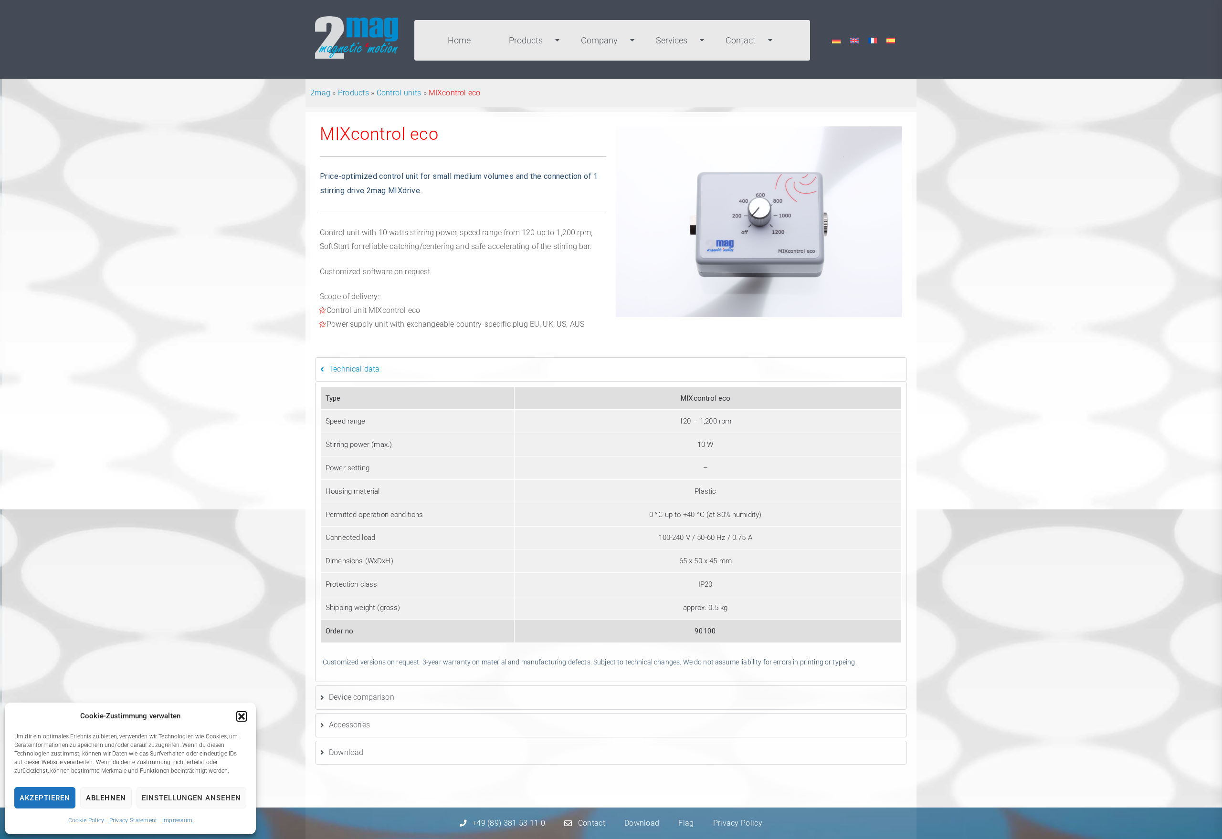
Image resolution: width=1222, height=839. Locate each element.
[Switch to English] (854, 40)
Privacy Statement (133, 820)
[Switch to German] (836, 40)
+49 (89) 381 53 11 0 (508, 823)
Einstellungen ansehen (191, 798)
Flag (686, 823)
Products (526, 40)
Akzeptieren (45, 798)
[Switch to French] (873, 40)
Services (671, 40)
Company (599, 40)
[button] (241, 716)
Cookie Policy (86, 820)
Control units (399, 92)
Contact (741, 40)
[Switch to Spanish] (891, 40)
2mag (320, 92)
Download (641, 823)
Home (459, 40)
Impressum (177, 820)
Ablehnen (106, 798)
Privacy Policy (737, 823)
